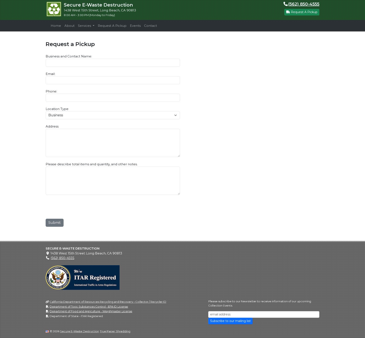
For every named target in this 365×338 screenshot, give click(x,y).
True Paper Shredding (115, 331)
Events (135, 26)
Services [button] (85, 26)
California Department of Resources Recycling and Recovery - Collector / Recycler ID (108, 301)
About (69, 26)
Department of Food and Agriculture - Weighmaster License (91, 311)
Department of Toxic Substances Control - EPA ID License (89, 306)
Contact (150, 26)
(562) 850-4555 (303, 4)
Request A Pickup (303, 12)
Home (56, 26)
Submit (54, 223)
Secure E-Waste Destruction (79, 331)
